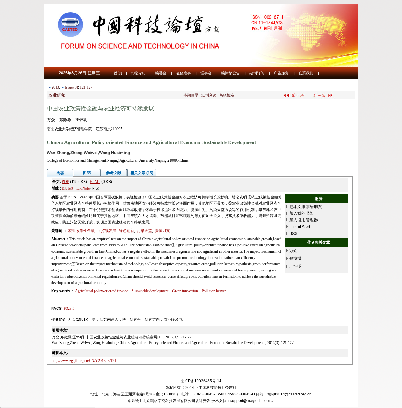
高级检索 (226, 95)
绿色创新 (126, 230)
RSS (293, 233)
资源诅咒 (162, 230)
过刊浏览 (208, 95)
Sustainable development (150, 291)
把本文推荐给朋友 (305, 206)
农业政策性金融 (81, 230)
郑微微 (295, 258)
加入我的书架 (301, 213)
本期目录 (190, 95)
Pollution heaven (214, 291)
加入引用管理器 (303, 219)
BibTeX (67, 188)
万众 (293, 250)
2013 (55, 87)
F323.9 (69, 308)
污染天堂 (144, 230)
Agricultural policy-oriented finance (101, 291)
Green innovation (185, 291)
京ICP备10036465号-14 (201, 381)
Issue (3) (71, 87)
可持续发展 (106, 230)
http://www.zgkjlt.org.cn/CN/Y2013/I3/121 (84, 360)
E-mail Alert (299, 226)
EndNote (83, 188)
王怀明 (295, 266)
